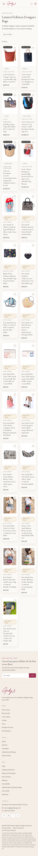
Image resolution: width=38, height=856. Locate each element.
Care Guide (5, 791)
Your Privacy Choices (9, 830)
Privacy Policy (6, 828)
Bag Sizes (5, 794)
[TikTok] (18, 816)
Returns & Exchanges (9, 773)
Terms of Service (18, 828)
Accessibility (6, 784)
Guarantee (5, 748)
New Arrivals (6, 713)
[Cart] (35, 4)
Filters (9, 34)
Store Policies (6, 777)
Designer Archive (7, 727)
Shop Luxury (6, 710)
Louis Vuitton (6, 717)
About (4, 741)
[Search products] (31, 4)
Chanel (4, 720)
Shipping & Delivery (8, 770)
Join (32, 675)
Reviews (4, 745)
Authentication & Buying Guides (12, 787)
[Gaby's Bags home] (11, 3)
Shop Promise (6, 755)
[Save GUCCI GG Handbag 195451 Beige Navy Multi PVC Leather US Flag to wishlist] (15, 95)
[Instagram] (9, 816)
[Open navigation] (4, 4)
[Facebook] (4, 816)
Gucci (4, 724)
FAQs (3, 766)
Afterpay (5, 780)
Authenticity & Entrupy (9, 752)
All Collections (6, 731)
